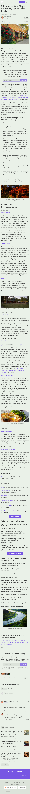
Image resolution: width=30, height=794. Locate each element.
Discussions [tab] (11, 727)
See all (4, 765)
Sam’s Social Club (6, 431)
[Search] (27, 727)
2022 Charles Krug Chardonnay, (11, 531)
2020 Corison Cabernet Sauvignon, (12, 538)
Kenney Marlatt (8, 714)
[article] (15, 734)
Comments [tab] (4, 688)
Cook (2, 278)
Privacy (20, 782)
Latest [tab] (6, 727)
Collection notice (15, 784)
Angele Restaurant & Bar (8, 449)
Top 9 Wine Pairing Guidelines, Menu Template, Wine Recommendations (10, 757)
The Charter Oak (6, 212)
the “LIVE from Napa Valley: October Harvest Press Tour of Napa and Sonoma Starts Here (14, 97)
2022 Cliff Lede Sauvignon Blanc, (12, 524)
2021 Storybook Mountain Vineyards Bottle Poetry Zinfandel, (13, 546)
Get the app (22, 787)
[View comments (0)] (9, 738)
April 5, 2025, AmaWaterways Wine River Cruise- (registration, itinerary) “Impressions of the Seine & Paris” (14, 642)
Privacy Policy (25, 668)
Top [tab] (3, 727)
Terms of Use (21, 667)
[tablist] (7, 688)
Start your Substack (11, 787)
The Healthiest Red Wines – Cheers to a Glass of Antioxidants (11, 732)
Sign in (27, 2)
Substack (8, 791)
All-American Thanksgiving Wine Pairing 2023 (11, 754)
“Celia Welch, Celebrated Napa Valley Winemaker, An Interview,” (13, 370)
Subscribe (22, 2)
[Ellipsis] (28, 701)
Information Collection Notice (14, 668)
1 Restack (17, 674)
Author (6, 703)
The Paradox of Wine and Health (9, 734)
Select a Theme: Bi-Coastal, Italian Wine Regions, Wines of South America (10, 745)
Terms (24, 782)
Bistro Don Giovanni (7, 375)
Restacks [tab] (10, 688)
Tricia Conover (7, 16)
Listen (27, 17)
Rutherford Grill (6, 315)
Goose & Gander (5, 243)
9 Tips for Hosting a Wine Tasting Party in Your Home (11, 742)
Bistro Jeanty (5, 341)
